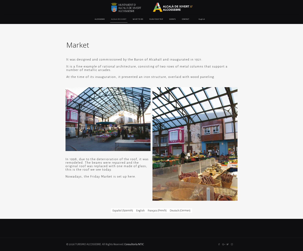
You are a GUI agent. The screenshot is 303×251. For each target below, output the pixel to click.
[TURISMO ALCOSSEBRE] (151, 7)
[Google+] (223, 244)
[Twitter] (227, 244)
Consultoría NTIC (134, 244)
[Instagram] (232, 244)
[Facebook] (219, 244)
